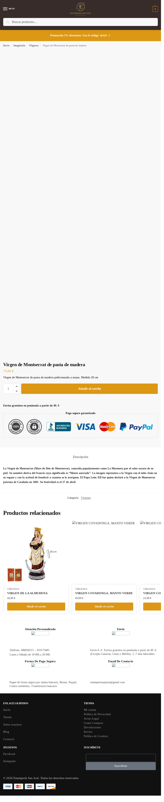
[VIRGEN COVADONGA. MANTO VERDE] (104, 553)
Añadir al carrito (89, 388)
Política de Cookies (96, 736)
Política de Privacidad (97, 714)
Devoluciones (92, 727)
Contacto (8, 739)
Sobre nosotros (12, 724)
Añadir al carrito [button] (36, 606)
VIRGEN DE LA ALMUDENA (27, 593)
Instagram (9, 761)
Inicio (6, 45)
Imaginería (19, 45)
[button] (154, 9)
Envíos (88, 731)
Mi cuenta (90, 709)
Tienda (7, 717)
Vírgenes (34, 45)
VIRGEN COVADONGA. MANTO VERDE (104, 593)
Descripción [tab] (80, 457)
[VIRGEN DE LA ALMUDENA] (36, 553)
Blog (6, 731)
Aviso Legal (91, 718)
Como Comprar (93, 723)
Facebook (9, 753)
